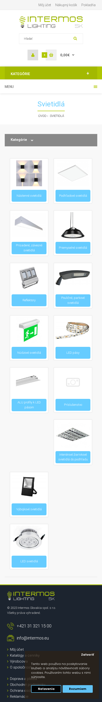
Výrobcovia (19, 661)
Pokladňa (88, 5)
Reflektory (29, 300)
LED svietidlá (29, 561)
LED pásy (72, 352)
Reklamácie (19, 696)
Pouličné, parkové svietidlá (73, 300)
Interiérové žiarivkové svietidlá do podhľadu (73, 457)
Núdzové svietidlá (29, 352)
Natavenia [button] (46, 689)
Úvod (42, 116)
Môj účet (44, 5)
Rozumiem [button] (77, 689)
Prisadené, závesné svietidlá (29, 248)
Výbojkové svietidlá (29, 509)
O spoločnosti (21, 667)
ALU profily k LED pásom (29, 405)
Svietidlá (56, 116)
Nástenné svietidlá (29, 195)
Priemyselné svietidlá (73, 247)
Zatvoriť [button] (87, 655)
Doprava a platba (23, 679)
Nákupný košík (66, 5)
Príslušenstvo (73, 404)
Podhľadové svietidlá (73, 195)
